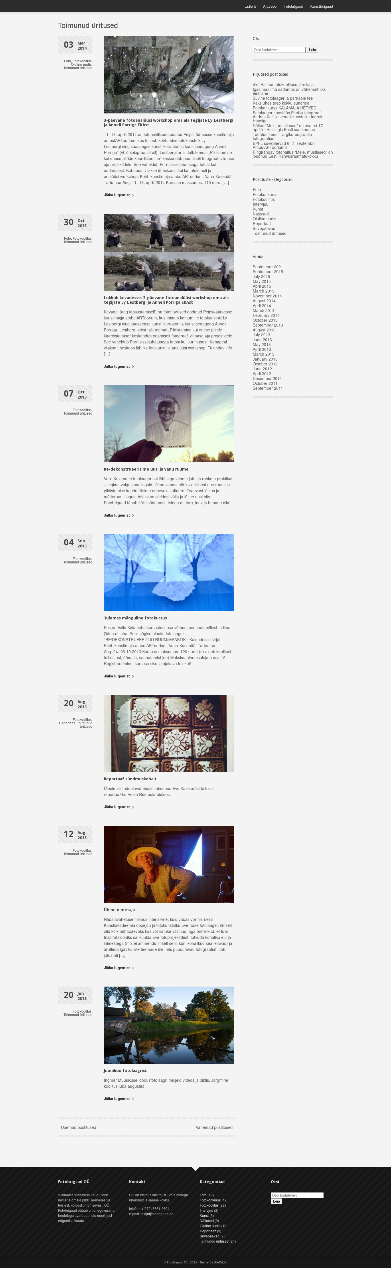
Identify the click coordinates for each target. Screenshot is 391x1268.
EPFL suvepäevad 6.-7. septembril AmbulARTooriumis (284, 145)
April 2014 (262, 305)
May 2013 (262, 344)
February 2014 (266, 315)
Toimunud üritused (78, 67)
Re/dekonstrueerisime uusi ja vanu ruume (146, 469)
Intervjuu (260, 204)
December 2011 (267, 378)
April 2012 (262, 373)
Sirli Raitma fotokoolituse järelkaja (283, 84)
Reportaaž (67, 722)
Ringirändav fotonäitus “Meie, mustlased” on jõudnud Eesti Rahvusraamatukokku (293, 154)
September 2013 (268, 325)
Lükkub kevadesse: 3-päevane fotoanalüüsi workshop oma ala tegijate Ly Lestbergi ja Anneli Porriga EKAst (166, 300)
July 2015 (261, 276)
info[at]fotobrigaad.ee (157, 1213)
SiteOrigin (220, 1262)
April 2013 (262, 349)
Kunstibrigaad (321, 6)
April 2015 (262, 286)
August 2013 (264, 330)
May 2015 (262, 281)
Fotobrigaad (293, 6)
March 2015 (264, 291)
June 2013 (262, 339)
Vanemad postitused (214, 1127)
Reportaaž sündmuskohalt (130, 779)
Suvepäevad (264, 228)
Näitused (261, 214)
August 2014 (264, 300)
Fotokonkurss (265, 194)
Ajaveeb (270, 6)
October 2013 (265, 320)
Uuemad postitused (78, 1127)
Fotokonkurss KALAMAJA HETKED (284, 108)
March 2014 (264, 310)
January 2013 (265, 359)
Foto (67, 60)
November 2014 (267, 296)
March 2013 (264, 354)
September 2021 (268, 266)
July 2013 (261, 334)
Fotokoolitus (82, 60)
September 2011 (268, 388)
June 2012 (262, 368)
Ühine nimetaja (119, 909)
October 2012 (265, 364)
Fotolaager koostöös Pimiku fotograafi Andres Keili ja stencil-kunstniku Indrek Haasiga (287, 116)
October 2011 (265, 383)
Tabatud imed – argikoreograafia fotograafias (282, 136)
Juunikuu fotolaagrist (125, 1070)
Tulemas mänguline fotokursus (135, 618)
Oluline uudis (81, 64)
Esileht (250, 6)
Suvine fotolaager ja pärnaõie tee (283, 98)
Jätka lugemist (117, 194)
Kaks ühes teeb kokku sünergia (281, 103)
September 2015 (268, 271)
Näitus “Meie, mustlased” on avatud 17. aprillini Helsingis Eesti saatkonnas (288, 127)
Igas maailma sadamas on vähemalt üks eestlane (289, 91)
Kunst (258, 209)
